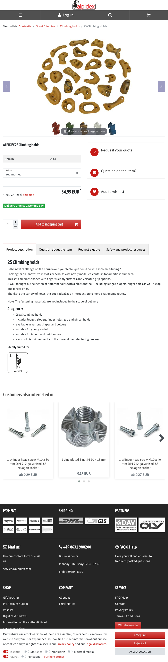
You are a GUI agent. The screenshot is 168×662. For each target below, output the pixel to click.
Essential (15, 651)
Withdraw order (128, 625)
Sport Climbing (45, 26)
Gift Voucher (11, 597)
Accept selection (140, 651)
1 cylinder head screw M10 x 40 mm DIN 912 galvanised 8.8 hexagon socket (140, 464)
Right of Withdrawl (15, 616)
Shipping (28, 194)
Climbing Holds (69, 26)
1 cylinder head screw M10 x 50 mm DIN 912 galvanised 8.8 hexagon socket (28, 464)
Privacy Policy (124, 610)
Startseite (25, 26)
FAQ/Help (121, 597)
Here (118, 556)
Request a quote (89, 249)
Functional (34, 656)
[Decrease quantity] (15, 226)
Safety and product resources (125, 249)
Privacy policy (65, 644)
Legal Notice (67, 603)
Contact (120, 603)
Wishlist (8, 610)
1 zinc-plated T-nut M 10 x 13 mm (84, 459)
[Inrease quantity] (15, 222)
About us (64, 597)
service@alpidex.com (17, 568)
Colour (9, 170)
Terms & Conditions (127, 616)
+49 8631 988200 (77, 546)
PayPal (14, 656)
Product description (19, 249)
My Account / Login (15, 603)
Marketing (58, 651)
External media (84, 651)
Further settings (54, 656)
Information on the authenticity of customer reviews (25, 625)
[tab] (126, 150)
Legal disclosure (95, 644)
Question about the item (55, 249)
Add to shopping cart (49, 224)
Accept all (140, 635)
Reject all (140, 643)
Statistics (36, 651)
